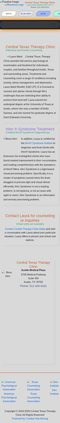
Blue (43, 14)
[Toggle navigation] (53, 25)
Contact (25, 229)
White (9, 14)
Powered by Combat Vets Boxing (30, 418)
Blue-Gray (26, 14)
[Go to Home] (14, 5)
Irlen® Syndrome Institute (39, 143)
